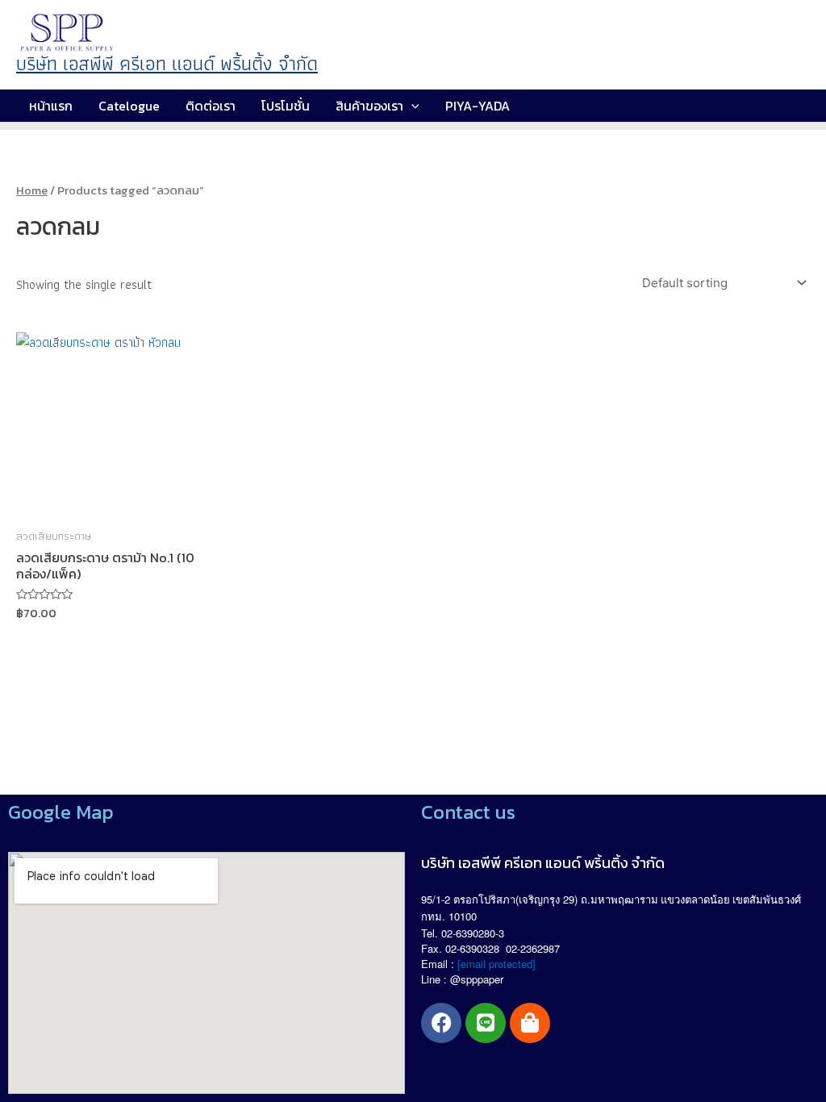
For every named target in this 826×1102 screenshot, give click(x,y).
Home (32, 190)
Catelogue (129, 105)
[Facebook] (441, 1023)
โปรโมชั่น (285, 105)
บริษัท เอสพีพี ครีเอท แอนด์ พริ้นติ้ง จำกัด (167, 63)
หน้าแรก (51, 105)
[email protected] (496, 963)
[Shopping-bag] (530, 1023)
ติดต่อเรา (211, 105)
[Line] (485, 1023)
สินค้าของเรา (369, 105)
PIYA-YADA (477, 105)
